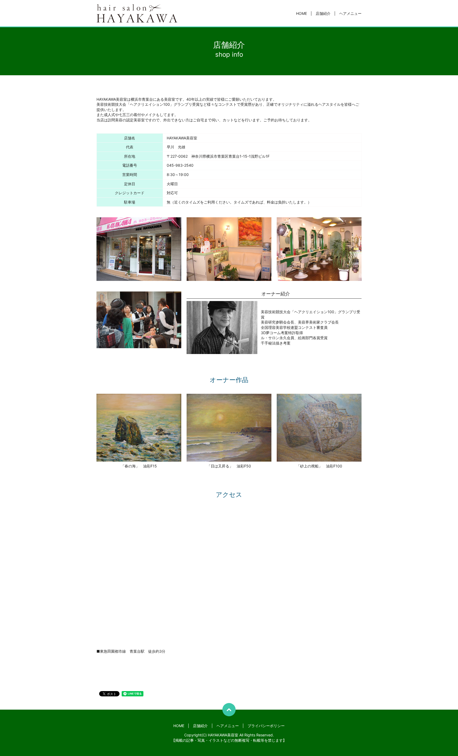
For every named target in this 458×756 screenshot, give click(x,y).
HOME (301, 13)
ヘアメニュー (350, 13)
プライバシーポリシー (266, 725)
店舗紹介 (323, 13)
